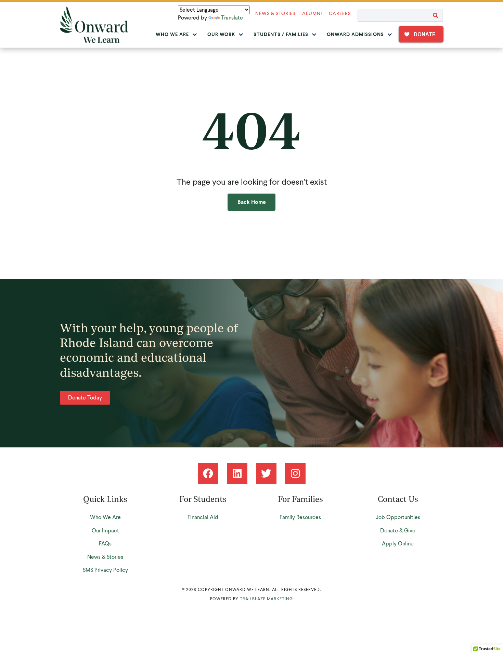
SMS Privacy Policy (105, 570)
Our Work (221, 34)
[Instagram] (295, 473)
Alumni (312, 13)
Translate (232, 17)
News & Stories (275, 13)
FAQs (105, 543)
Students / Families (281, 34)
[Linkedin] (237, 473)
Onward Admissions (355, 34)
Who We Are (172, 34)
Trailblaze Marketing (266, 599)
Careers (340, 13)
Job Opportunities (398, 517)
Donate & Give (397, 530)
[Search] (436, 15)
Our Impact (105, 530)
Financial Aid (203, 517)
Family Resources (300, 517)
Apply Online (398, 543)
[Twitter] (266, 473)
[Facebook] (208, 473)
